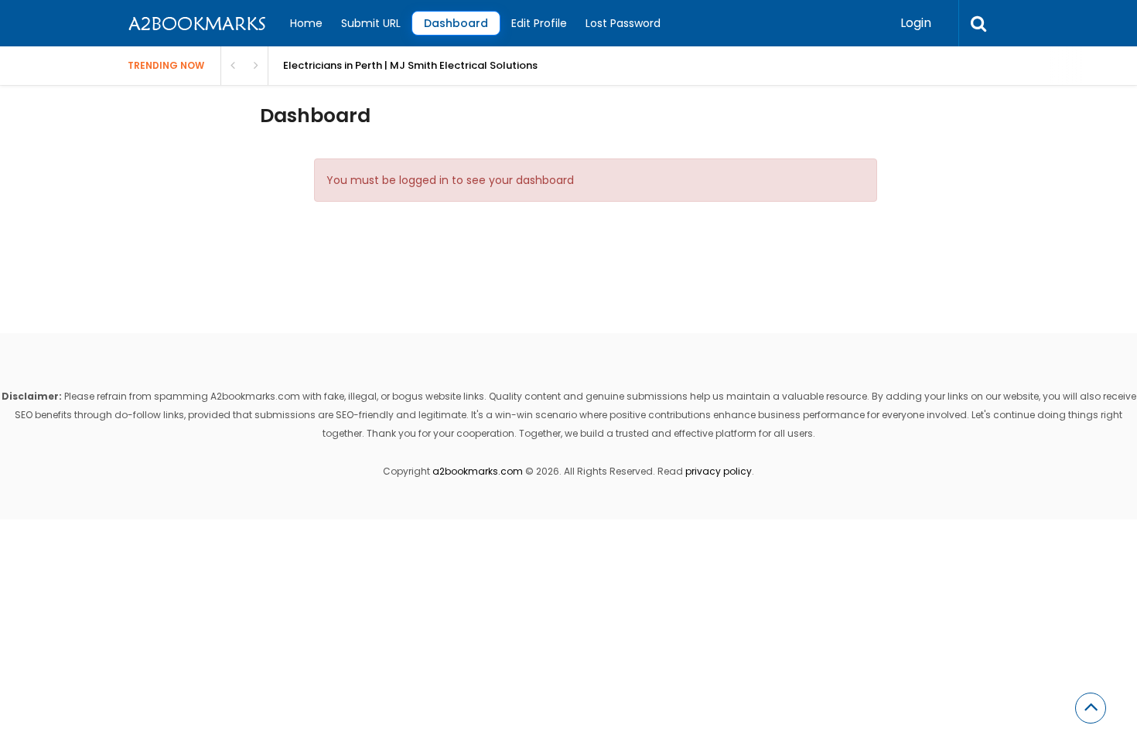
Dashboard (456, 23)
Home (306, 23)
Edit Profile (539, 23)
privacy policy (718, 471)
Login (915, 23)
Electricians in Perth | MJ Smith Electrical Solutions (410, 65)
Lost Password (623, 23)
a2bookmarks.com (477, 471)
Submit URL (371, 23)
